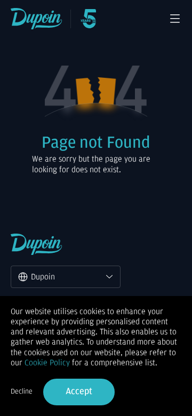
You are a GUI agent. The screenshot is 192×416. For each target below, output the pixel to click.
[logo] (36, 18)
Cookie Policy (47, 362)
